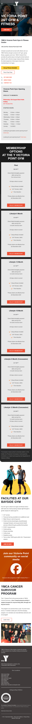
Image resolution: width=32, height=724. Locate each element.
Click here (6, 133)
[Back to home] (16, 3)
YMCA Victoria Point (5, 683)
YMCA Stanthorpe (4, 682)
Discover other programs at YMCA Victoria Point (15, 578)
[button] (2, 3)
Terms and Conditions (18, 716)
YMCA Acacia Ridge (5, 674)
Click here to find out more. (6, 710)
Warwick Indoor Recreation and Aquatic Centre (10, 684)
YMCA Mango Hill (4, 679)
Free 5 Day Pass (7, 72)
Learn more (6, 619)
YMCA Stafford (4, 680)
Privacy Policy (26, 716)
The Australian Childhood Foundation (8, 705)
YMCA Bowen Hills (5, 675)
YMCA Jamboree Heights (6, 678)
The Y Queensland (6, 716)
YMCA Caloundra (4, 676)
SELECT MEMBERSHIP (16, 205)
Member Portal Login (16, 718)
